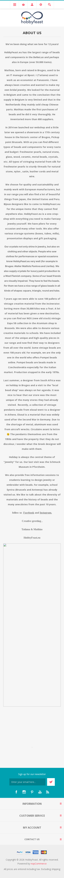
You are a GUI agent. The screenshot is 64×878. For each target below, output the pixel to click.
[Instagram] (24, 792)
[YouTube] (40, 792)
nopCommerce (39, 863)
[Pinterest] (32, 792)
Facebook (28, 512)
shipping (56, 869)
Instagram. (46, 512)
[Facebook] (16, 792)
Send (51, 782)
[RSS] (47, 792)
